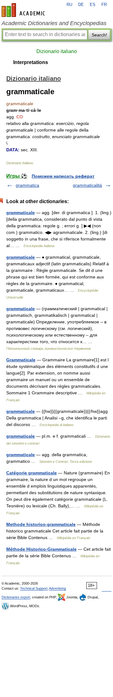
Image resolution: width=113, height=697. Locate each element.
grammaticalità (87, 185)
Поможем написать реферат (63, 176)
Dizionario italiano (56, 51)
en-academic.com (24, 10)
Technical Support (33, 588)
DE (81, 5)
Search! (99, 34)
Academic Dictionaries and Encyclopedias (54, 23)
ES (92, 5)
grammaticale (20, 212)
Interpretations (30, 62)
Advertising (57, 588)
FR (104, 5)
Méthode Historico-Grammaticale (41, 549)
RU (69, 5)
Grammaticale (20, 359)
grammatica (27, 185)
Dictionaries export (16, 597)
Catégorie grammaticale (31, 472)
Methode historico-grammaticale (41, 524)
